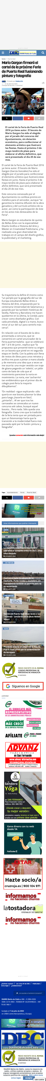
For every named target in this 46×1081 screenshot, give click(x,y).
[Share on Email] (29, 118)
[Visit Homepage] (22, 53)
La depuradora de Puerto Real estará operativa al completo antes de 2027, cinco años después (23, 551)
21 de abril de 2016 (11, 84)
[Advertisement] (23, 23)
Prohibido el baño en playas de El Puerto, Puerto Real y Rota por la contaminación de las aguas (22, 649)
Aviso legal (4, 986)
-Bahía (6, 530)
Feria (22, 492)
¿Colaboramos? (16, 986)
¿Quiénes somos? (7, 984)
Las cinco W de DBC (23, 984)
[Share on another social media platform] (39, 118)
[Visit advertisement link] (23, 511)
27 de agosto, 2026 (10, 655)
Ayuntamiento (12, 492)
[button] (29, 993)
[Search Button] (43, 53)
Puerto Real (11, 59)
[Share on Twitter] (7, 118)
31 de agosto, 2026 (10, 556)
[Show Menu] (3, 53)
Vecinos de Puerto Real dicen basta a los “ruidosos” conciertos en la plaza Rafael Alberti (22, 616)
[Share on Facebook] (18, 118)
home (4, 59)
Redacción (19, 81)
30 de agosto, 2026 (10, 622)
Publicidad (36, 984)
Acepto (28, 1078)
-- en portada (9, 563)
